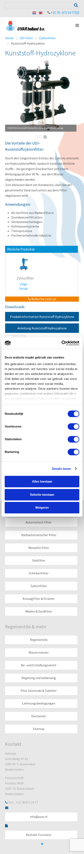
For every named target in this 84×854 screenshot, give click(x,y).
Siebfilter (38, 560)
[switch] (73, 426)
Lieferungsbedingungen (38, 703)
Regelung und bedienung (39, 678)
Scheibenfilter (39, 573)
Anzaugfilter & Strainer (39, 599)
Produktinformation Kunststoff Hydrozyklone (42, 317)
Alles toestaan (42, 481)
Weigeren (42, 507)
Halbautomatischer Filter (38, 535)
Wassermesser (39, 652)
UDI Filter (26, 38)
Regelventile (39, 640)
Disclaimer (38, 716)
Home (9, 38)
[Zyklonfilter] (23, 264)
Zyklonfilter (47, 38)
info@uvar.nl (39, 817)
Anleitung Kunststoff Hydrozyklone (42, 328)
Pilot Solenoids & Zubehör (39, 691)
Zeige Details (23, 286)
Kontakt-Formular (38, 835)
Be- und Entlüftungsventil (38, 665)
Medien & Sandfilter (38, 611)
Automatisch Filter (39, 522)
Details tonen (61, 468)
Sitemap (38, 729)
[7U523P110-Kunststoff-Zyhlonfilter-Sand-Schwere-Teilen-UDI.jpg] (40, 96)
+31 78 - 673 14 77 (63, 12)
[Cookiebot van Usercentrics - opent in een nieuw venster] (61, 343)
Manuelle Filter (38, 548)
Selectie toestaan (42, 494)
